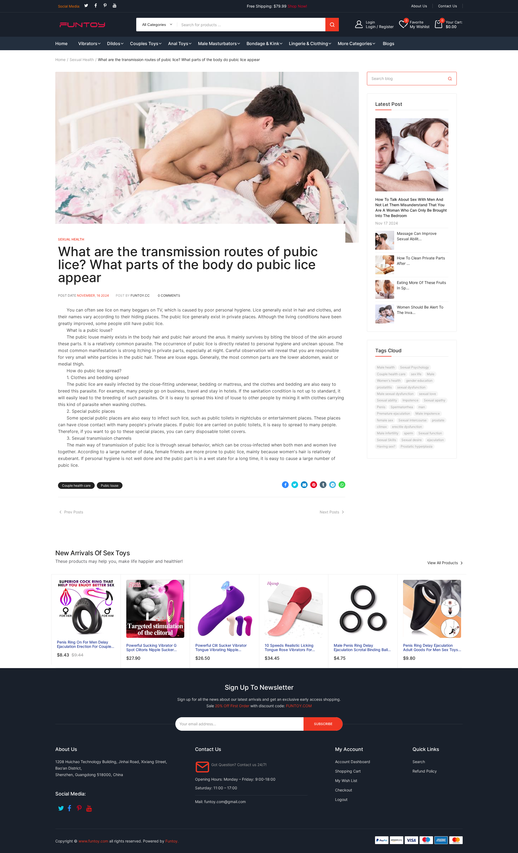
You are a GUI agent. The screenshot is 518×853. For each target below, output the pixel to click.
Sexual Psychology (414, 367)
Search (332, 24)
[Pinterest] (105, 5)
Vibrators (87, 43)
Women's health (389, 380)
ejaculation (435, 440)
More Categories (355, 43)
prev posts (73, 512)
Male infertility (387, 433)
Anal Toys (178, 43)
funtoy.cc (140, 295)
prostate (438, 420)
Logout (341, 799)
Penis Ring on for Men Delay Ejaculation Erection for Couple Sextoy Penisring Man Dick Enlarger (84, 644)
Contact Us (447, 6)
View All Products (442, 563)
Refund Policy (425, 771)
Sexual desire (411, 440)
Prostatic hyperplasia (416, 446)
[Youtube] (114, 5)
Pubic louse (109, 485)
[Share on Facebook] (285, 484)
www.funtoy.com (93, 841)
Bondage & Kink (263, 43)
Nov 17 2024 (386, 223)
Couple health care (76, 485)
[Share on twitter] (294, 484)
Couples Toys (144, 43)
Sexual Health (82, 59)
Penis (381, 407)
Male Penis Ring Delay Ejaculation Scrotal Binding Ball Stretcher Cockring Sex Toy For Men (361, 647)
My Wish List (346, 780)
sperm (408, 433)
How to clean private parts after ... (421, 261)
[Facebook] (95, 5)
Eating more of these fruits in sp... (421, 285)
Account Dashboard (352, 761)
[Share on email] (304, 484)
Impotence (410, 400)
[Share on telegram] (332, 484)
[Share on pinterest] (313, 484)
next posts (329, 512)
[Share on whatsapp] (342, 484)
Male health (386, 367)
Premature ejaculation (393, 413)
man (421, 407)
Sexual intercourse (412, 420)
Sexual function (430, 433)
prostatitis (384, 387)
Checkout (343, 790)
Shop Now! (297, 6)
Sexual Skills (386, 440)
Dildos (113, 43)
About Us (419, 6)
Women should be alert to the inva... (420, 310)
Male (430, 374)
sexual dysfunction (411, 387)
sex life (416, 374)
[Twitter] (86, 5)
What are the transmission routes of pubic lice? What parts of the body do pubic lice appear (188, 264)
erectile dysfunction (407, 427)
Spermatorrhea (402, 407)
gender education (419, 380)
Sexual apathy (434, 400)
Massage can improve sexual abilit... (417, 236)
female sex (385, 420)
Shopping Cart (348, 771)
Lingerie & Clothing (308, 43)
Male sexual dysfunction (395, 394)
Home (60, 59)
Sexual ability (387, 400)
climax (382, 427)
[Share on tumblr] (323, 484)
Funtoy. (172, 841)
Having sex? (386, 446)
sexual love (427, 394)
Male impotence (427, 413)
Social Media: (69, 6)
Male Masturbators (217, 43)
